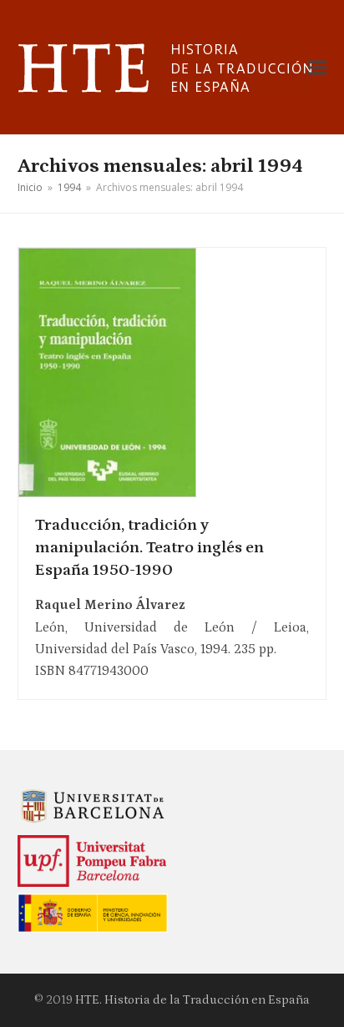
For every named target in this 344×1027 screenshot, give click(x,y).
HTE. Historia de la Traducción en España (192, 1000)
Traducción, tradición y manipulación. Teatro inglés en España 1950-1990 (149, 547)
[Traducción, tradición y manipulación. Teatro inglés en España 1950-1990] (107, 371)
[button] (317, 67)
